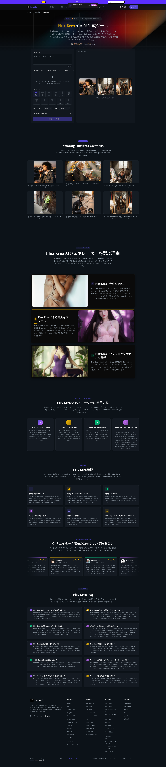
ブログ (126, 716)
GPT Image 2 (89, 706)
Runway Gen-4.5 (72, 741)
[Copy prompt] (61, 185)
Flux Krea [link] (46, 12)
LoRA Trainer (127, 703)
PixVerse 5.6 (70, 735)
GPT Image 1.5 (90, 709)
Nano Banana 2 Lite (91, 716)
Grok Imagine (90, 728)
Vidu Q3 (69, 738)
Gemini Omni (71, 709)
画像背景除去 (108, 703)
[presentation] (52, 80)
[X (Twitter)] (30, 716)
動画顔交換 (108, 725)
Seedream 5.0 (90, 703)
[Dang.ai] (36, 760)
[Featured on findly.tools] (40, 760)
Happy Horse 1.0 (72, 722)
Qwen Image (90, 722)
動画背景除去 (108, 706)
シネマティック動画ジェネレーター (110, 747)
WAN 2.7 (69, 728)
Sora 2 (69, 703)
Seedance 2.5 (71, 716)
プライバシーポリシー (111, 759)
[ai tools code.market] (32, 760)
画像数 (56, 108)
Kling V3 (69, 713)
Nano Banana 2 (90, 713)
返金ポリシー (132, 759)
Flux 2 (87, 719)
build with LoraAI (72, 759)
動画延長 (107, 722)
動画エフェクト (109, 719)
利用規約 (101, 759)
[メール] (41, 716)
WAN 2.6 (69, 731)
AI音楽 (126, 709)
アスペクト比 (36, 89)
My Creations (102, 7)
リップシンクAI (109, 729)
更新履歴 (126, 719)
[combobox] (48, 108)
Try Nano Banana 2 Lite (115, 2)
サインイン (134, 7)
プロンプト (36, 52)
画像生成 (37, 12)
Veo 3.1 (69, 706)
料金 (93, 7)
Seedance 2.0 (71, 719)
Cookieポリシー (123, 759)
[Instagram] (34, 716)
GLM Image (89, 731)
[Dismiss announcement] (139, 2)
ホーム (29, 12)
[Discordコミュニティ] (37, 716)
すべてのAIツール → (110, 751)
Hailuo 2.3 (70, 725)
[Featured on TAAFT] (46, 760)
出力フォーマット (38, 108)
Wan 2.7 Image (90, 725)
